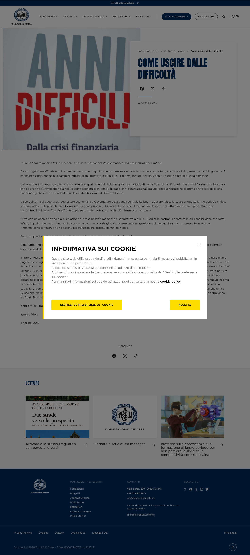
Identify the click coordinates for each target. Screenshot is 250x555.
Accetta (185, 304)
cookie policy (170, 281)
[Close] (199, 244)
